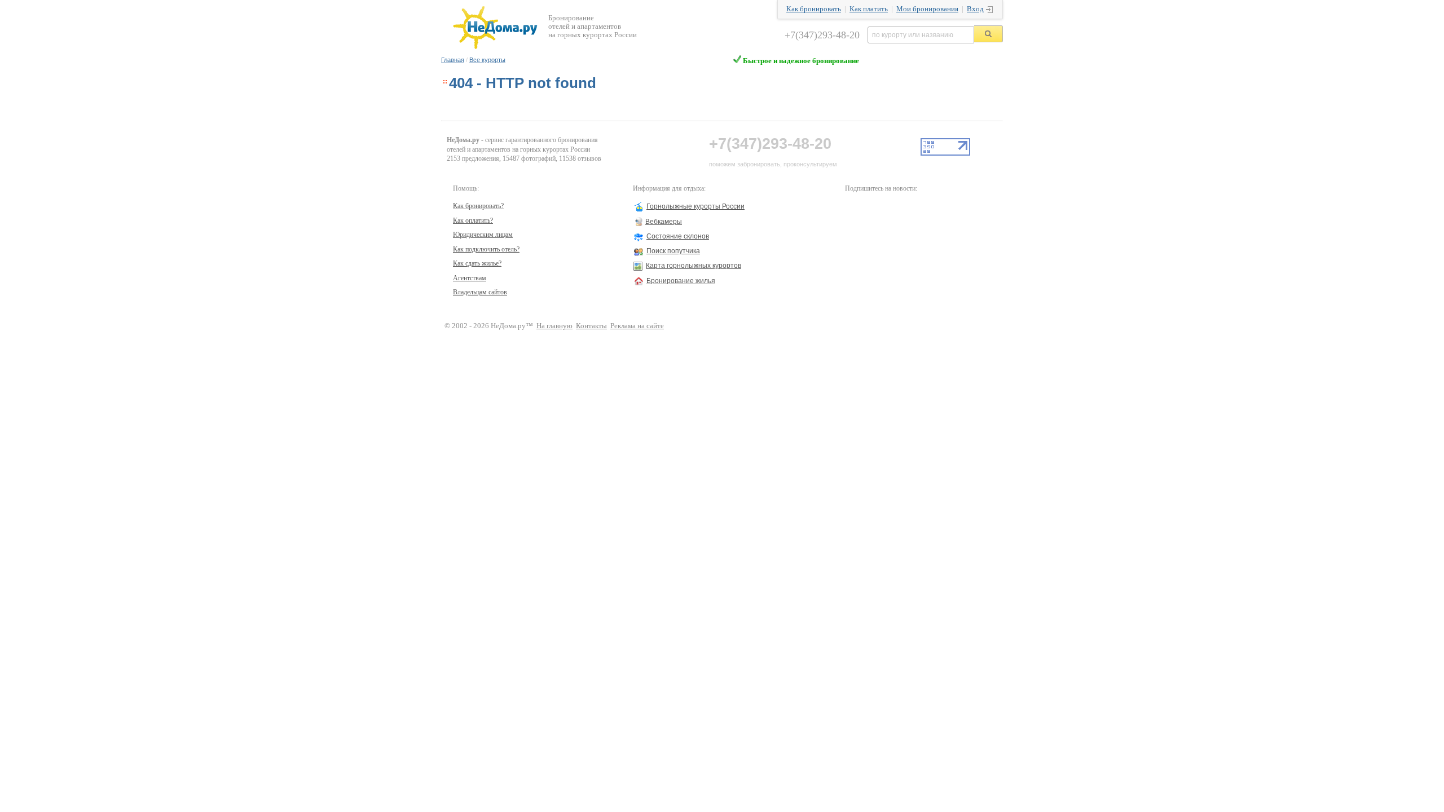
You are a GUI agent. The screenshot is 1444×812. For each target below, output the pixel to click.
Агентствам (469, 278)
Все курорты (487, 59)
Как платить (868, 9)
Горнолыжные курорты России (695, 206)
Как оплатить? (473, 220)
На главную (554, 326)
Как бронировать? (478, 206)
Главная (452, 59)
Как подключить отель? (486, 249)
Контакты (591, 326)
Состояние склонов (677, 236)
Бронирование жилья (680, 281)
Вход (975, 9)
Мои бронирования (927, 9)
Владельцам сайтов (480, 292)
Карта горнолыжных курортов (693, 266)
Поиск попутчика (673, 251)
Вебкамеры (663, 222)
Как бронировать (813, 9)
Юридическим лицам (483, 235)
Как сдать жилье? (477, 263)
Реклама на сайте (637, 326)
